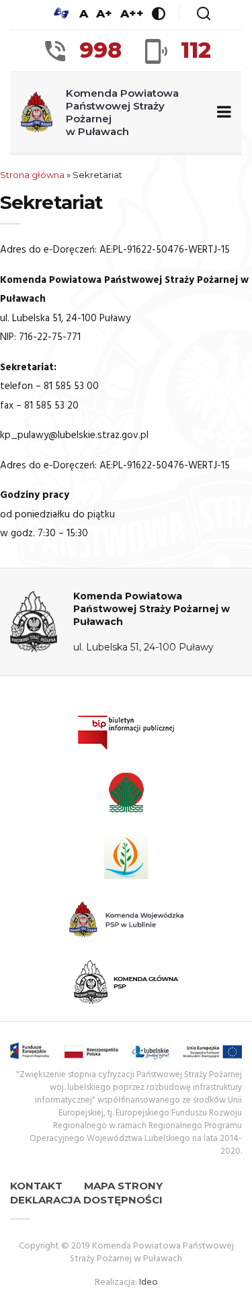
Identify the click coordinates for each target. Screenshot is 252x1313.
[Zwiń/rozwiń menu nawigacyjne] (221, 112)
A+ (104, 13)
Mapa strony (123, 1185)
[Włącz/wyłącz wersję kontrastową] (158, 13)
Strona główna (32, 174)
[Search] (204, 13)
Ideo (148, 1282)
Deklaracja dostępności (86, 1199)
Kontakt (36, 1185)
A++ (132, 13)
